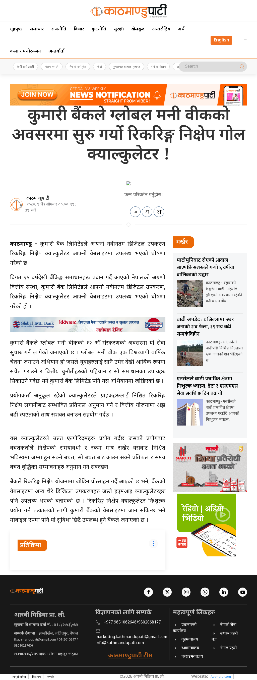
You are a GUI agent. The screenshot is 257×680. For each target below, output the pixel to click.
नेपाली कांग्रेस (78, 67)
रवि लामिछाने (158, 67)
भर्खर (181, 242)
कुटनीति (99, 29)
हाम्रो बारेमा (19, 676)
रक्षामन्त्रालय (190, 648)
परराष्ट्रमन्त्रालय (192, 656)
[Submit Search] (242, 67)
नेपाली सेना (228, 625)
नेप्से (99, 67)
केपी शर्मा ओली (25, 67)
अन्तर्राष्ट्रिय (161, 29)
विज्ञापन (36, 676)
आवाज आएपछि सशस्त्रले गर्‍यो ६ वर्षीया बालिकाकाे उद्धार (205, 267)
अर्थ (181, 29)
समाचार (37, 29)
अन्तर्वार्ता (56, 51)
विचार (79, 29)
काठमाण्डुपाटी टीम (130, 656)
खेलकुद (138, 29)
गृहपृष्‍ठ (16, 29)
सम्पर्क (50, 676)
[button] (245, 40)
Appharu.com (221, 676)
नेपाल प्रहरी (228, 648)
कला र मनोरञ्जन (25, 51)
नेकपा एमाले (51, 67)
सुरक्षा (119, 29)
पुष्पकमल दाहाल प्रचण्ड (126, 67)
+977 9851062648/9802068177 (132, 622)
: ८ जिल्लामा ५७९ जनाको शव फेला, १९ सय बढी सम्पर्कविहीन (205, 326)
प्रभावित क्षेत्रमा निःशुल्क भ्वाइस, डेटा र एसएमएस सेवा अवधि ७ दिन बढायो (207, 386)
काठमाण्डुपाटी (37, 198)
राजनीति (58, 29)
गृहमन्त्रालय (189, 639)
